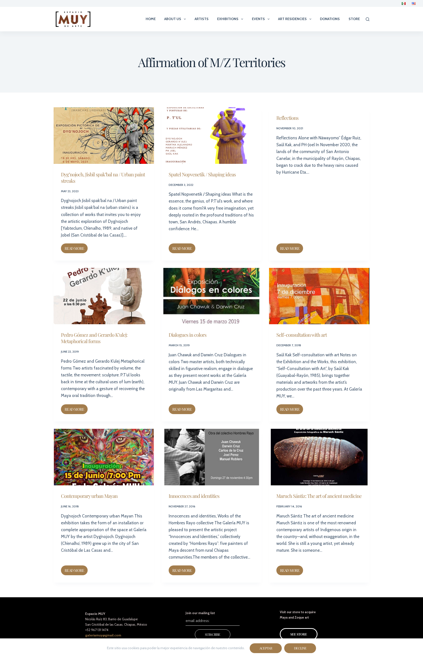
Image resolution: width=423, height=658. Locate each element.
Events (258, 19)
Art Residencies (292, 19)
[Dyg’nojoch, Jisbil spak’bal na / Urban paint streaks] (104, 135)
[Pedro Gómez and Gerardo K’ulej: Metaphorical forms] (104, 296)
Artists (202, 19)
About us (172, 19)
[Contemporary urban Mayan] (104, 457)
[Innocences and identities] (211, 457)
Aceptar (265, 648)
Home (151, 19)
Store (354, 19)
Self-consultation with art (301, 334)
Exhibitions (227, 19)
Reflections (287, 117)
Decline (300, 648)
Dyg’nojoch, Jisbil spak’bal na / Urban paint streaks (103, 177)
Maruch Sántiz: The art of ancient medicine (319, 495)
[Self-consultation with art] (319, 296)
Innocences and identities (194, 495)
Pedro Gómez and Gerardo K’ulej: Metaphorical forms (94, 337)
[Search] (367, 19)
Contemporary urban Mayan (89, 495)
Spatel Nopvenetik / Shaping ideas (202, 174)
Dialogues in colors (187, 334)
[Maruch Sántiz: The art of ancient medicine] (319, 457)
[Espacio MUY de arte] (73, 19)
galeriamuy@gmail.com (103, 635)
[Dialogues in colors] (211, 296)
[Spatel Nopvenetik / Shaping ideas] (211, 135)
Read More (76, 247)
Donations (330, 19)
